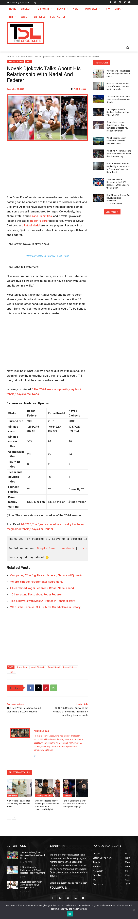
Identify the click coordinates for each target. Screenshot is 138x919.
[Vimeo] (125, 2)
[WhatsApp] (53, 687)
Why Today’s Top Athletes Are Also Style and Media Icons (18, 804)
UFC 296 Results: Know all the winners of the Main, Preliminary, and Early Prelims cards (70, 712)
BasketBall (12, 796)
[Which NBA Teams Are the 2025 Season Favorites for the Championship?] (98, 153)
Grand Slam (21, 667)
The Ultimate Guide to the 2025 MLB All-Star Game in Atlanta (119, 99)
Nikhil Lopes (80, 89)
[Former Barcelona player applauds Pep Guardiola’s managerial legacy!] (75, 788)
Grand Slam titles (41, 216)
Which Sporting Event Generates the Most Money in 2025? (116, 141)
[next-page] (14, 817)
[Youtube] (129, 2)
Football (67, 796)
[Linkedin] (35, 755)
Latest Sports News (24, 56)
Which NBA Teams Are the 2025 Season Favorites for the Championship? (119, 154)
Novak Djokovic (38, 667)
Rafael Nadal (32, 225)
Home (10, 56)
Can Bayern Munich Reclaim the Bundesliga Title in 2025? (118, 112)
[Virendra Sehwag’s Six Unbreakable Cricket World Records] (12, 855)
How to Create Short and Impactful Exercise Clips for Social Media (118, 86)
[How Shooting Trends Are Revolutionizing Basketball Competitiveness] (98, 198)
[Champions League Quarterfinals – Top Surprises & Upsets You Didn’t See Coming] (98, 125)
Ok (69, 914)
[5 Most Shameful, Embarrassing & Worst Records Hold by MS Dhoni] (12, 870)
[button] (127, 48)
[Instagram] (115, 2)
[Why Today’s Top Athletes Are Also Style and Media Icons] (19, 788)
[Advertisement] (47, 170)
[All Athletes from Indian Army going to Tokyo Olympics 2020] (12, 885)
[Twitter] (68, 898)
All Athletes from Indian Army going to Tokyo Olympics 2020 (31, 885)
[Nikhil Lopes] (20, 743)
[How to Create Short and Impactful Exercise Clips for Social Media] (98, 86)
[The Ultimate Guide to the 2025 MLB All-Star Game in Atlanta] (98, 99)
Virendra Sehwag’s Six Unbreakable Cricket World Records (32, 855)
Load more (111, 211)
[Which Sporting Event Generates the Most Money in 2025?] (98, 141)
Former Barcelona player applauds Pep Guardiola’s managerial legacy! (74, 804)
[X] (120, 2)
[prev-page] (9, 817)
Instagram (86, 548)
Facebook (67, 548)
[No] (133, 910)
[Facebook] (111, 2)
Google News (46, 548)
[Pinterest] (46, 687)
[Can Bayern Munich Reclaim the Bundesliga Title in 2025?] (98, 112)
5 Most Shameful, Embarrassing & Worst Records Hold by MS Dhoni (32, 870)
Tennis (28, 61)
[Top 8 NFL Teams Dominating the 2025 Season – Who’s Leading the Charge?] (98, 182)
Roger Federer (39, 220)
